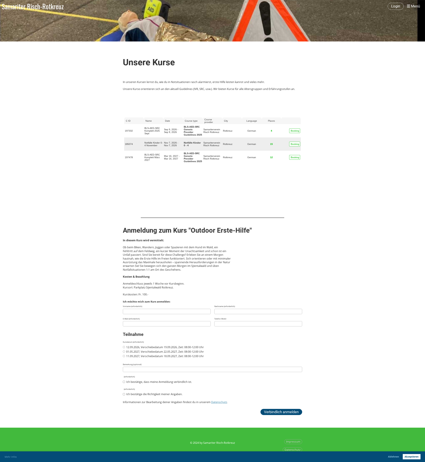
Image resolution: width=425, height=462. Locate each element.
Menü (415, 6)
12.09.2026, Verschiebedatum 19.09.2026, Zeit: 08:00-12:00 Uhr (165, 347)
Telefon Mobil (220, 318)
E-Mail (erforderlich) (131, 318)
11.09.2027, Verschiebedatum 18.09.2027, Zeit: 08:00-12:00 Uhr (165, 356)
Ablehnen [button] (393, 456)
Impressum (293, 441)
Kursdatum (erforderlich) (133, 342)
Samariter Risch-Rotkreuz (33, 6)
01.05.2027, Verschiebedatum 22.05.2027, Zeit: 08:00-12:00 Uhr (165, 351)
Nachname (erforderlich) (224, 306)
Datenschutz (292, 450)
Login (395, 6)
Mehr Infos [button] (11, 456)
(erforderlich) (129, 376)
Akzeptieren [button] (412, 456)
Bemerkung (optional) (132, 364)
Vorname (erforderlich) (132, 306)
